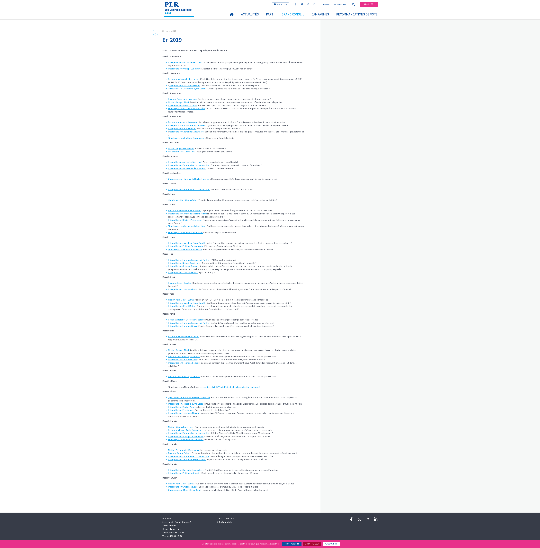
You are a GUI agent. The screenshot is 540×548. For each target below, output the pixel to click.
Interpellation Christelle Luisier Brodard (187, 213)
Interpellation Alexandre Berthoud (185, 62)
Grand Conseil (293, 14)
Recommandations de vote (357, 14)
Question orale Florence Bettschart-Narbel (189, 397)
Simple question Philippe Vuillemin (185, 249)
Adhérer (368, 4)
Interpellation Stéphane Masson (183, 413)
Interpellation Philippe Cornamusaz (185, 246)
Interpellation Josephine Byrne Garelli (186, 243)
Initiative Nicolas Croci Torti (181, 151)
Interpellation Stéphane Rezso (183, 272)
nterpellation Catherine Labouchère (186, 131)
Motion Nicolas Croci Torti (181, 427)
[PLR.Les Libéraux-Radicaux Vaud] (180, 5)
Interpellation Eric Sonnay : (181, 410)
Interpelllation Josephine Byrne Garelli (187, 125)
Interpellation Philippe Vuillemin (184, 68)
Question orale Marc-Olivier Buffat (185, 490)
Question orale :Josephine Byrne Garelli (187, 88)
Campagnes (320, 14)
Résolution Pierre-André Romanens (185, 430)
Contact (327, 4)
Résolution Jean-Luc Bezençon (183, 122)
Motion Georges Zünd (178, 102)
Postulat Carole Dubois (179, 453)
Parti (270, 14)
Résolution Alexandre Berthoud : (183, 336)
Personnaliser (331, 544)
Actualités (250, 14)
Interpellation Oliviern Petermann (185, 220)
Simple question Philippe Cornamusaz (186, 138)
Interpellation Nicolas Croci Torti (184, 263)
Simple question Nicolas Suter (183, 200)
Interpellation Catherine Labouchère (186, 470)
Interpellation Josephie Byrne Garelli (186, 403)
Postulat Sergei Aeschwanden (182, 99)
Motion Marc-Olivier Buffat (181, 299)
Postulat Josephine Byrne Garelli (184, 356)
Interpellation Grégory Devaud (182, 266)
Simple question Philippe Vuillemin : (185, 232)
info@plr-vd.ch (224, 522)
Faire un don (340, 4)
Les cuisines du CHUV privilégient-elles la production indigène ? (230, 387)
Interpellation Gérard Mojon (181, 306)
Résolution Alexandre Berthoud (183, 79)
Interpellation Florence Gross (182, 326)
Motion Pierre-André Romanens (183, 450)
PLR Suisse (282, 4)
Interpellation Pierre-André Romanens (187, 168)
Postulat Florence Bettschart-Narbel (186, 319)
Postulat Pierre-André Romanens (184, 210)
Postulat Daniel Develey (180, 283)
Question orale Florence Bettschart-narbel (189, 178)
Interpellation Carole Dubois (182, 128)
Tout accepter (292, 544)
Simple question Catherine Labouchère (186, 108)
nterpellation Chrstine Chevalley (184, 85)
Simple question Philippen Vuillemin (185, 439)
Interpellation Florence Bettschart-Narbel (189, 165)
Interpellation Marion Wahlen (182, 105)
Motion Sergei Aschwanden (181, 148)
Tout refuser (313, 544)
